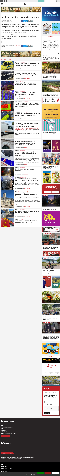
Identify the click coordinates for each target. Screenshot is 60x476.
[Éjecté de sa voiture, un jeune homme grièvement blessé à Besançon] (7, 94)
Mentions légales (5, 431)
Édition (32, 3)
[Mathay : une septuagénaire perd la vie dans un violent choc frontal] (7, 65)
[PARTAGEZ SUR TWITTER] (24, 21)
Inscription (47, 191)
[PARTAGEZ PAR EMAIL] (29, 21)
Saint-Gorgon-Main (19, 71)
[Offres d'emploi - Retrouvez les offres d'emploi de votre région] (51, 102)
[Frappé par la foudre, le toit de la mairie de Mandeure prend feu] (7, 85)
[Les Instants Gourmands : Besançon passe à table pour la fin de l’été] (51, 310)
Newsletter (6, 436)
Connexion (55, 191)
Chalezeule (17, 177)
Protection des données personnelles (9, 428)
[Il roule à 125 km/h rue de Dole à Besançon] (7, 171)
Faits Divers (4, 14)
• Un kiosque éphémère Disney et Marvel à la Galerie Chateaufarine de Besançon (51, 54)
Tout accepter (40, 473)
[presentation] (43, 296)
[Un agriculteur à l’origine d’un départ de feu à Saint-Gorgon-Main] (7, 75)
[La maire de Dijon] (7, 194)
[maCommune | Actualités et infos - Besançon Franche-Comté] (26, 4)
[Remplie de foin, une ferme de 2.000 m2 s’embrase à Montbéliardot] (7, 115)
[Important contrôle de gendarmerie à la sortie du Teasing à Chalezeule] (7, 180)
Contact (4, 424)
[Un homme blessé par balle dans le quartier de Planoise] (7, 213)
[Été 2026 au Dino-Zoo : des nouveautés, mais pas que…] (51, 201)
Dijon (16, 191)
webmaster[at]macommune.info (7, 459)
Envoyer (47, 413)
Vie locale (26, 121)
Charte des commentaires (7, 427)
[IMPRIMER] (32, 21)
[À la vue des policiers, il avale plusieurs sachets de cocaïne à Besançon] (7, 154)
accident (3, 41)
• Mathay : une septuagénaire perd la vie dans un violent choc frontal (51, 45)
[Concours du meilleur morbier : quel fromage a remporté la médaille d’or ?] (51, 159)
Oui (46, 401)
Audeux (16, 121)
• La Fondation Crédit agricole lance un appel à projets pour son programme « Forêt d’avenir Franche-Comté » (51, 49)
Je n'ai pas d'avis (48, 404)
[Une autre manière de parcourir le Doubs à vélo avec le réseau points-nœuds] (51, 263)
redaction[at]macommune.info (7, 447)
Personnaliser (55, 473)
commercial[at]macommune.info (7, 450)
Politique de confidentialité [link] (30, 474)
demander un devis (7, 453)
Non (46, 402)
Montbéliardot (18, 112)
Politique (26, 191)
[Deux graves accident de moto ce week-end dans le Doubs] (7, 222)
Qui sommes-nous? (6, 425)
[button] (56, 1)
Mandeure (17, 81)
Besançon (17, 62)
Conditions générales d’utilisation (9, 433)
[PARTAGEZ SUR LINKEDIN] (27, 21)
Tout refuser (48, 473)
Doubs (16, 219)
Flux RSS (4, 430)
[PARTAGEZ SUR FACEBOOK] (22, 21)
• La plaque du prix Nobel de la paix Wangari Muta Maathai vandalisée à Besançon (51, 58)
